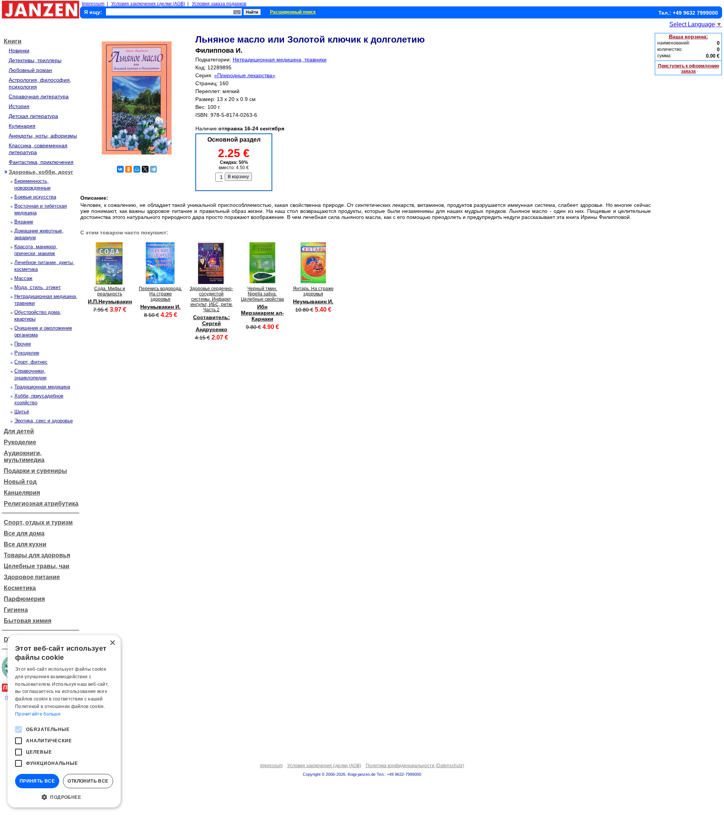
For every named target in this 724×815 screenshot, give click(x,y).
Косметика (20, 588)
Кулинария (22, 126)
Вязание (23, 222)
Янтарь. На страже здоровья (313, 291)
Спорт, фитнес (31, 362)
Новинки (19, 50)
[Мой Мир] (136, 169)
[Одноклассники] (128, 169)
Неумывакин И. (160, 307)
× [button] (112, 643)
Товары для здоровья (37, 555)
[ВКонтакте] (120, 169)
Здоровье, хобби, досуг (41, 172)
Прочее (22, 344)
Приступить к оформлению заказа (688, 68)
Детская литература (33, 116)
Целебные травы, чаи (36, 566)
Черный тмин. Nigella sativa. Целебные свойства (262, 294)
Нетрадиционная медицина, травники (280, 60)
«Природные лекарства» (244, 75)
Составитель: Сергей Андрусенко (211, 323)
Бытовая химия (27, 621)
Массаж (23, 278)
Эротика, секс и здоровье (43, 421)
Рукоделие (26, 353)
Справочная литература (39, 96)
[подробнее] (109, 282)
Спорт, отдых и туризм (38, 522)
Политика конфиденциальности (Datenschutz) (415, 765)
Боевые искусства (35, 197)
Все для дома (24, 533)
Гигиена (16, 610)
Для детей (19, 431)
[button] (64, 796)
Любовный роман (30, 70)
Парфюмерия (24, 599)
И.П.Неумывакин (110, 301)
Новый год (20, 482)
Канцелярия (22, 492)
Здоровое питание (32, 577)
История (19, 106)
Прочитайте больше (38, 714)
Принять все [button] (37, 781)
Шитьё (21, 411)
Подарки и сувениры (35, 471)
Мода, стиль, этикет (37, 287)
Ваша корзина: (688, 37)
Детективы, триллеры (35, 60)
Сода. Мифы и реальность (109, 291)
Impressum (93, 3)
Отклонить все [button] (87, 781)
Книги (12, 41)
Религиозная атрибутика (41, 503)
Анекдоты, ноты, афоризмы (43, 136)
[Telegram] (153, 169)
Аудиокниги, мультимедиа (24, 456)
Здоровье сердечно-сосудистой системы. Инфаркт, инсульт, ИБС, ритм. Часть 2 (211, 299)
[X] (145, 169)
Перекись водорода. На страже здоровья (160, 294)
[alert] (64, 721)
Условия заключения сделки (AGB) (148, 3)
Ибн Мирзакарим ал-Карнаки (262, 313)
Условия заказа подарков (219, 3)
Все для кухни (25, 544)
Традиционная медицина (42, 387)
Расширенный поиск (293, 12)
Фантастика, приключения (41, 162)
